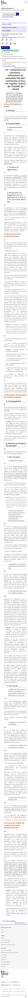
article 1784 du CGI (10, 872)
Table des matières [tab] (6, 24)
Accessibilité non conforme (7, 989)
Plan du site (24, 989)
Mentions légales (17, 989)
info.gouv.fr (4, 982)
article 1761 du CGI (19, 871)
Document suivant (20, 68)
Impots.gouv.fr (4, 964)
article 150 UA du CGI (13, 475)
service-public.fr (14, 982)
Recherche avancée (7, 16)
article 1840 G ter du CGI (13, 425)
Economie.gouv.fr (4, 961)
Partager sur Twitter (6, 43)
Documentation (4, 942)
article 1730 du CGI (19, 537)
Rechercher (17, 14)
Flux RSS (3, 937)
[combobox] (9, 14)
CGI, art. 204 (14, 494)
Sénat (2, 966)
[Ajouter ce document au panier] (6, 39)
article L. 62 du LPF (15, 739)
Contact (3, 932)
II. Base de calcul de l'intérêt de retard (12, 56)
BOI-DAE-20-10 (8, 164)
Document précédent (9, 66)
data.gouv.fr (16, 985)
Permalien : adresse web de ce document (10, 39)
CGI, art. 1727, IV (16, 453)
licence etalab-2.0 (4, 996)
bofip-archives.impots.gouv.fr (7, 944)
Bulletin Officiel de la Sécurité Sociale (9, 952)
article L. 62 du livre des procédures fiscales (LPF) (15, 176)
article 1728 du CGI (11, 705)
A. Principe (7, 52)
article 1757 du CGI (15, 869)
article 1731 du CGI (14, 865)
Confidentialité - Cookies (7, 991)
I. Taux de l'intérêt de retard (10, 50)
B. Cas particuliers (9, 54)
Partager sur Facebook (2, 43)
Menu (26, 2)
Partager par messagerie (14, 43)
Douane (2, 957)
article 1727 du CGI (19, 466)
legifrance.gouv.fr (5, 985)
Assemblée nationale (5, 950)
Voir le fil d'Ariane (4, 19)
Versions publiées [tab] (6, 30)
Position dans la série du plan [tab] (9, 27)
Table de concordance (6, 940)
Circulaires (3, 955)
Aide (2, 929)
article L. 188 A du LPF (12, 809)
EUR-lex (2, 959)
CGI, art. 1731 (8, 539)
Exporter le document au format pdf (2, 39)
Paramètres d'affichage (20, 991)
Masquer (6, 48)
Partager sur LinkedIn (10, 43)
